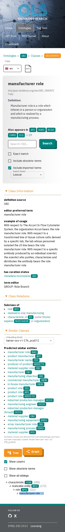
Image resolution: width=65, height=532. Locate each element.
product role (18, 388)
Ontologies (9, 55)
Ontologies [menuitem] (24, 28)
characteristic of (17, 317)
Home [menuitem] (9, 28)
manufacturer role (22, 352)
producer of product (26, 364)
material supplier (21, 416)
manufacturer (19, 372)
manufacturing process (26, 428)
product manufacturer (24, 356)
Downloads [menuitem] (12, 44)
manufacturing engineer (26, 404)
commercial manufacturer (27, 380)
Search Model (19, 171)
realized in (14, 313)
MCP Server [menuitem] (29, 36)
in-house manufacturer (25, 384)
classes (35, 55)
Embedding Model (14, 337)
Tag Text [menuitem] (42, 28)
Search (47, 143)
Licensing (36, 526)
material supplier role (24, 368)
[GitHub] (10, 516)
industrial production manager (30, 400)
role (10, 309)
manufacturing (35, 313)
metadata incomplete (17, 276)
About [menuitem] (45, 36)
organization (41, 321)
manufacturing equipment (27, 420)
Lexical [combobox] (17, 174)
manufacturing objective (25, 376)
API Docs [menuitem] (11, 36)
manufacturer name (23, 360)
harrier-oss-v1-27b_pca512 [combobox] (22, 340)
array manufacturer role (25, 424)
